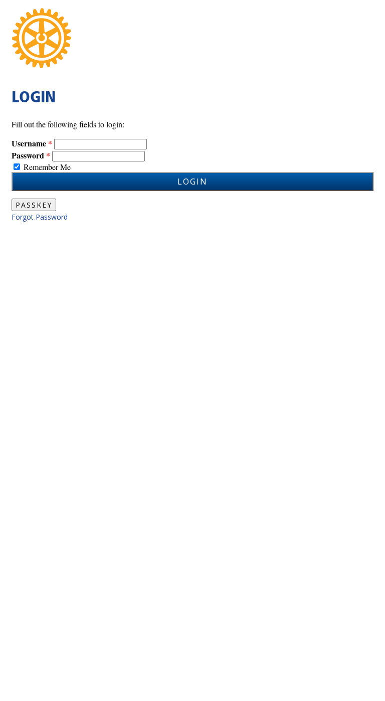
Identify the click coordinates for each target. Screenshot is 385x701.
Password (28, 155)
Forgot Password (40, 217)
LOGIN (192, 181)
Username (29, 143)
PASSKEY (34, 205)
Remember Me (47, 166)
